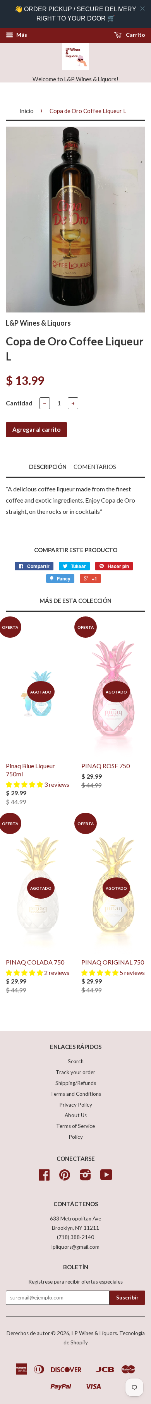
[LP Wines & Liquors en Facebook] (44, 1177)
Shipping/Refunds (75, 1083)
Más (21, 34)
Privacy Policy (75, 1105)
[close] (142, 8)
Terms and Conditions (75, 1094)
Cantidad (19, 403)
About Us (76, 1115)
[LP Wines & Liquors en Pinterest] (64, 1177)
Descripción (48, 466)
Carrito (135, 34)
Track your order (75, 1072)
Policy (76, 1137)
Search (76, 1061)
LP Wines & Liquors (94, 1333)
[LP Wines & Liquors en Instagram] (85, 1177)
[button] (25, 784)
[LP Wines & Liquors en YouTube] (106, 1177)
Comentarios (95, 466)
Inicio (26, 110)
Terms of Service (75, 1126)
